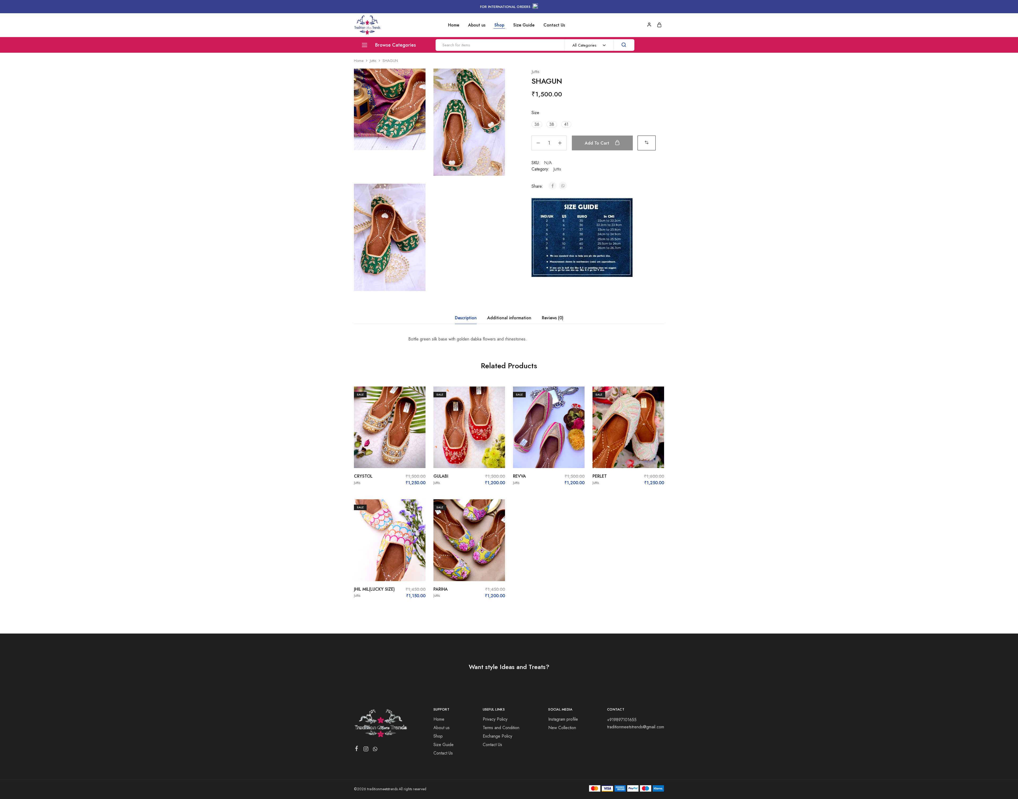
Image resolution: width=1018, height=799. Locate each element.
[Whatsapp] (375, 750)
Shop (499, 25)
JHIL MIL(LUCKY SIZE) (374, 589)
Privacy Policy (495, 719)
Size (535, 113)
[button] (537, 124)
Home (453, 25)
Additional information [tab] (509, 318)
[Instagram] (366, 750)
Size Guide (523, 25)
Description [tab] (466, 318)
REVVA (519, 476)
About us (476, 25)
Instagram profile (563, 719)
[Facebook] (356, 749)
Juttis (373, 60)
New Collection (562, 728)
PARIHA (440, 589)
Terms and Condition (501, 728)
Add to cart (598, 143)
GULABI (440, 476)
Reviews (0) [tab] (552, 318)
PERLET (600, 476)
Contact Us (554, 25)
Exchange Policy (497, 736)
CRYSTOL (363, 476)
